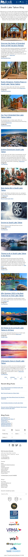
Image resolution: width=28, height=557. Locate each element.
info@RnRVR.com (5, 458)
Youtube (20, 445)
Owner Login (4, 487)
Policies (3, 466)
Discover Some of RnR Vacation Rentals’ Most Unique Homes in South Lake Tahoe (14, 407)
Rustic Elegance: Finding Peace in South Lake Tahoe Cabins (14, 83)
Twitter (16, 445)
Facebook (9, 445)
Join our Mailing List (6, 483)
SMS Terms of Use (5, 471)
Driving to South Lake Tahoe (11, 222)
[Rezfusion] (21, 499)
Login (5, 555)
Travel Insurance (5, 467)
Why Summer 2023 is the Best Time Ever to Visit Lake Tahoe (12, 294)
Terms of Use (4, 470)
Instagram (13, 445)
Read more (12, 55)
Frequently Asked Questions (8, 465)
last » (21, 378)
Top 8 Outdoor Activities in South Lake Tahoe (12, 403)
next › (15, 378)
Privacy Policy (4, 473)
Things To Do (4, 269)
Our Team (3, 481)
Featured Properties (6, 91)
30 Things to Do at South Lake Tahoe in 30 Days (12, 329)
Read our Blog (4, 485)
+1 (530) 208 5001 (5, 457)
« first (5, 377)
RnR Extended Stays (6, 58)
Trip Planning (4, 164)
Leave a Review (4, 469)
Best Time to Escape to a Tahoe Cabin (10, 393)
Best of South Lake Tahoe (7, 198)
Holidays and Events (6, 426)
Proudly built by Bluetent (14, 555)
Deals (2, 463)
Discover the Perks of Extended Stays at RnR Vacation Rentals (13, 44)
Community (4, 420)
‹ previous (12, 377)
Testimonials (4, 484)
